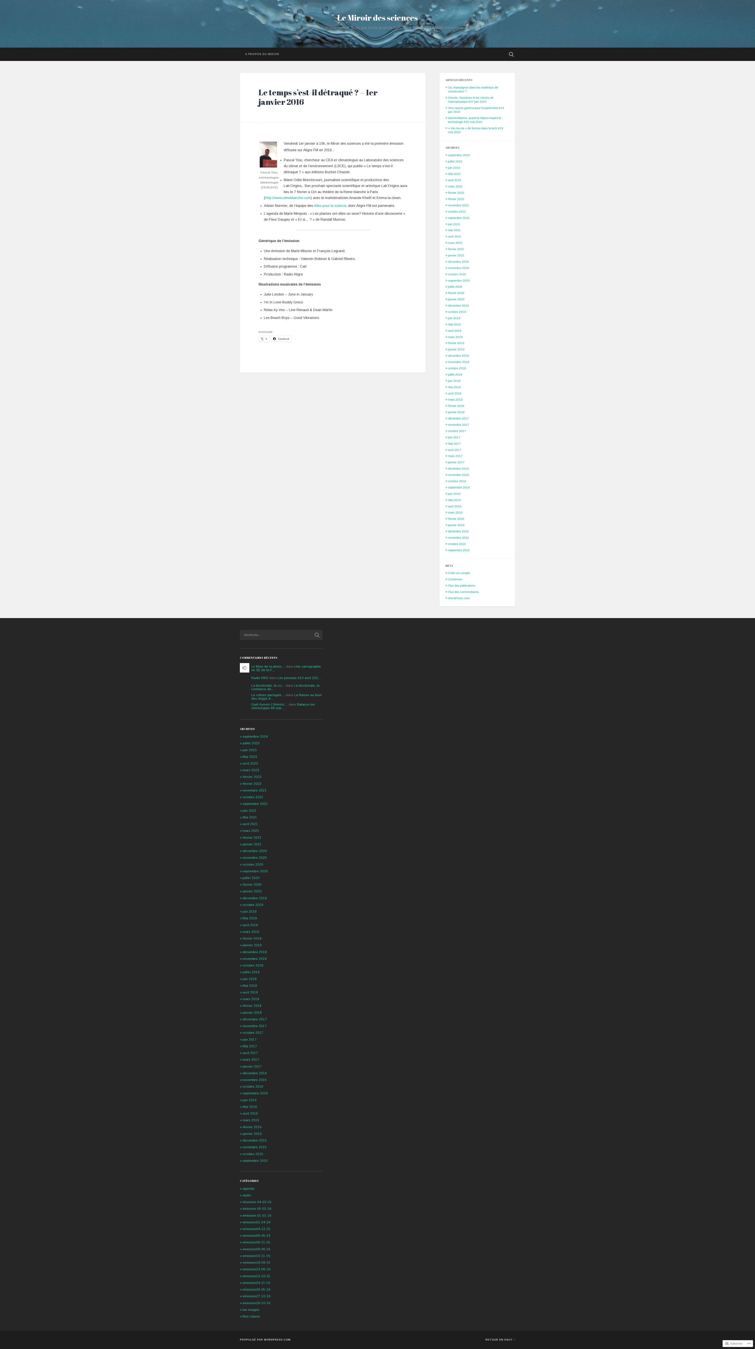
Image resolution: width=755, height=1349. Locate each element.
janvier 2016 (456, 525)
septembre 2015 (459, 550)
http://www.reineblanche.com (288, 198)
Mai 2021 (454, 230)
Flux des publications (461, 585)
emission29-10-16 (256, 1303)
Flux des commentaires (463, 591)
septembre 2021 (459, 217)
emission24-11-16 (256, 1283)
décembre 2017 (458, 418)
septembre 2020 (459, 280)
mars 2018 (455, 399)
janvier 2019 (456, 349)
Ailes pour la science (330, 206)
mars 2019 (455, 337)
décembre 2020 (458, 261)
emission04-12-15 (256, 1229)
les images (251, 1310)
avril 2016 (454, 506)
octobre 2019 (457, 311)
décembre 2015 (458, 531)
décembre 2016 (458, 468)
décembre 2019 (458, 305)
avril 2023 (454, 180)
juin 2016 (454, 493)
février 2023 (456, 192)
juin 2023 (454, 167)
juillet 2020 (455, 286)
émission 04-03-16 (257, 1202)
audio (247, 1195)
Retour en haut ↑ (500, 1339)
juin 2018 (454, 380)
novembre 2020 (458, 268)
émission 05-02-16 (257, 1209)
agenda (248, 1189)
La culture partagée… (268, 695)
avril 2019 (454, 330)
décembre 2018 (458, 355)
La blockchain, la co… (268, 685)
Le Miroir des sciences (377, 17)
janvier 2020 (456, 299)
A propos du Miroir (262, 54)
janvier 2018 (456, 412)
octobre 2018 (457, 368)
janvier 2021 (456, 255)
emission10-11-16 (256, 1256)
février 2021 (456, 249)
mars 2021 (455, 242)
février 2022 (456, 199)
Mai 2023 (454, 173)
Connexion (455, 579)
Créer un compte (459, 573)
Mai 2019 (454, 324)
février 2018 (456, 405)
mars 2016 (455, 512)
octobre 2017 (457, 431)
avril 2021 (454, 236)
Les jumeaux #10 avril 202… (299, 678)
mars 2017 (455, 456)
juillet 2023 (455, 161)
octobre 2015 (457, 543)
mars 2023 (455, 186)
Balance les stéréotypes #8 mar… (283, 706)
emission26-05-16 (256, 1289)
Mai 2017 (454, 443)
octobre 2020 (457, 274)
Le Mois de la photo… (268, 666)
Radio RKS (259, 678)
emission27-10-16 (256, 1296)
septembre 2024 (459, 155)
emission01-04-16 (256, 1222)
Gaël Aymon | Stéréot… (269, 704)
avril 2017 (454, 450)
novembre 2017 (458, 424)
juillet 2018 (455, 374)
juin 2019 (454, 318)
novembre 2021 (458, 205)
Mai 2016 (454, 500)
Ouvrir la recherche (511, 54)
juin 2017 (454, 437)
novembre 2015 (458, 537)
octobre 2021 (457, 211)
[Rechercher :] (281, 635)
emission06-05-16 (256, 1236)
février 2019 (456, 343)
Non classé (251, 1316)
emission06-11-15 (256, 1242)
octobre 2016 (457, 481)
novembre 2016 (458, 474)
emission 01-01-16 (257, 1215)
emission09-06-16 (256, 1249)
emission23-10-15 (256, 1276)
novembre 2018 (458, 362)
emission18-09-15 (256, 1262)
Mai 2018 (454, 387)
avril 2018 (454, 393)
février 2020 (456, 293)
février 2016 (456, 518)
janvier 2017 (456, 462)
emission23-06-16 (256, 1269)
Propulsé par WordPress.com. (265, 1339)
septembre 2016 (459, 487)
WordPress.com (459, 598)
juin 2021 (454, 224)
